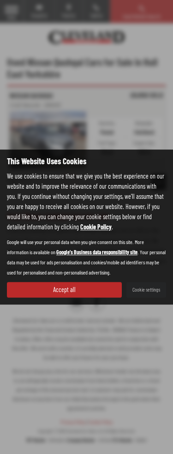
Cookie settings (146, 289)
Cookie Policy (96, 227)
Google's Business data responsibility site (96, 252)
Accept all (64, 289)
